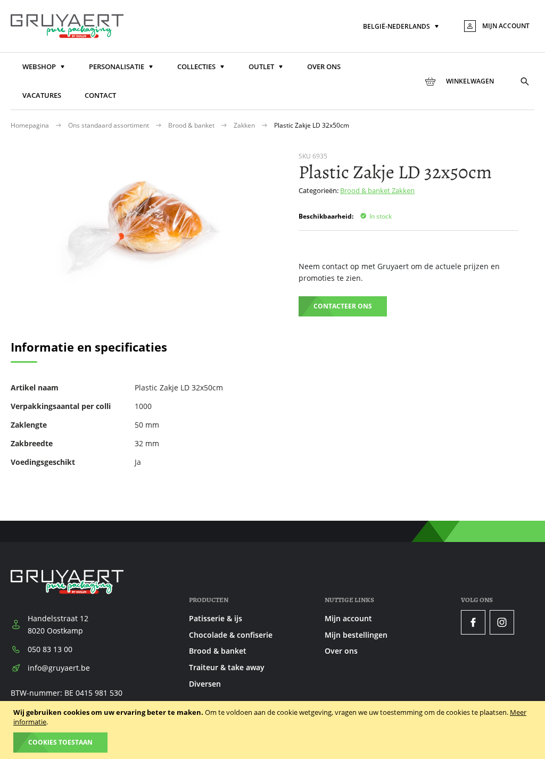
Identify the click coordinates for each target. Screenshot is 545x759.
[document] (273, 730)
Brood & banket (192, 125)
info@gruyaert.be (59, 668)
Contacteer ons (342, 306)
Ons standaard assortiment (109, 125)
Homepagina (31, 125)
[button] (402, 26)
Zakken (245, 125)
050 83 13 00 (50, 649)
